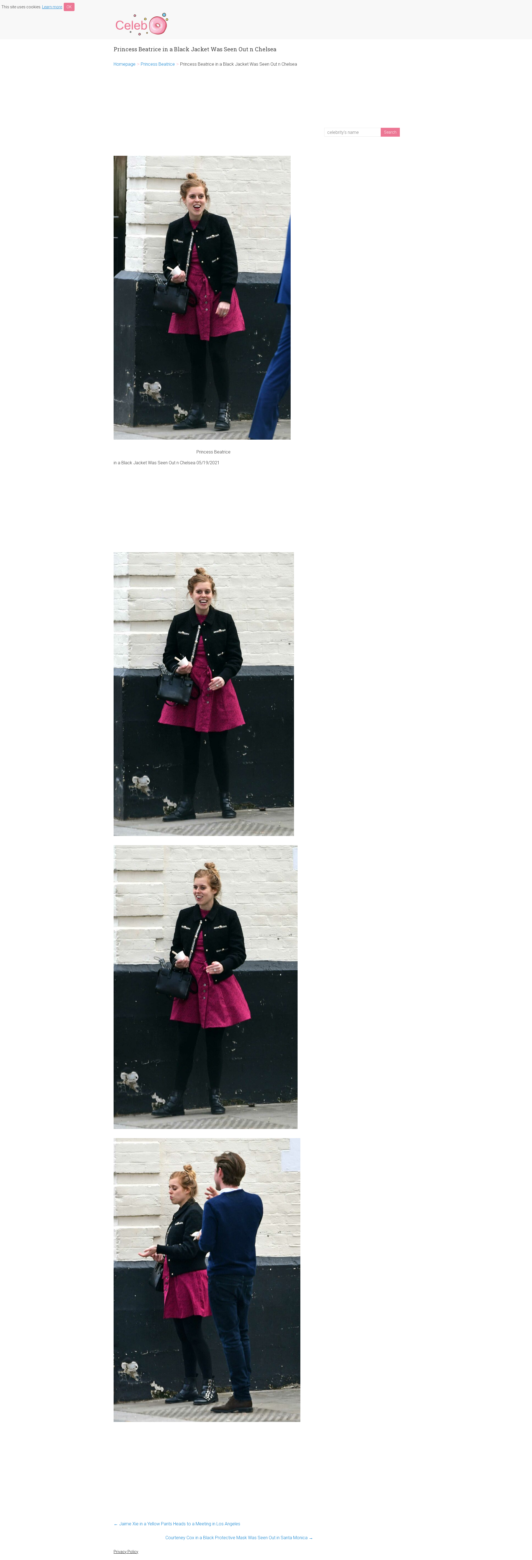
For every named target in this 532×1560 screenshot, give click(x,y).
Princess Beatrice (158, 64)
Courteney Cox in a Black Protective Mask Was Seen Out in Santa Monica (239, 1537)
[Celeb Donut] (141, 13)
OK (69, 7)
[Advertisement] (213, 111)
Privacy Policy (126, 1551)
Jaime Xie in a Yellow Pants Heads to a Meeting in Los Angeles (177, 1523)
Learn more (52, 7)
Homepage (124, 64)
